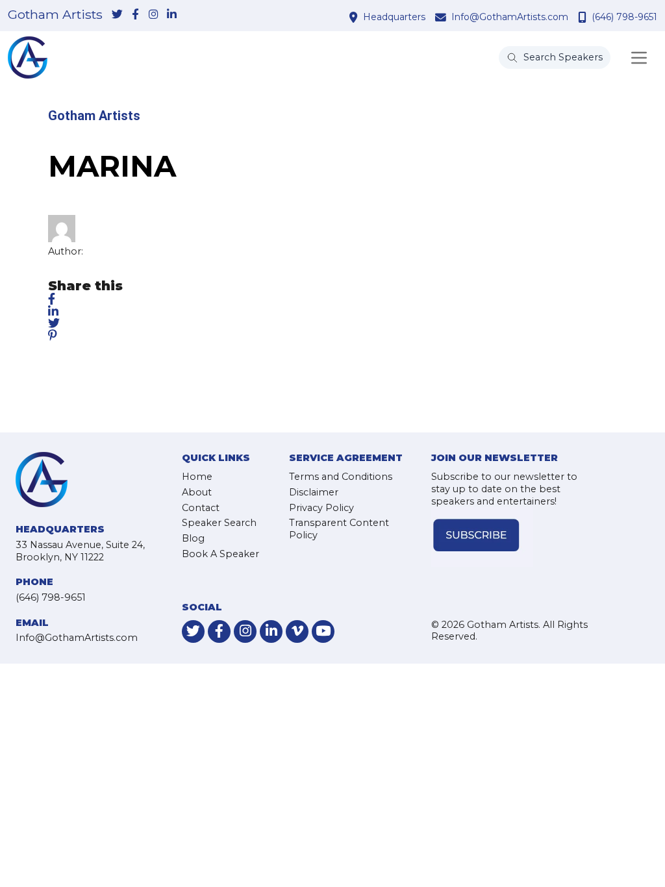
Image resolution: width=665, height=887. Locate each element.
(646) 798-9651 (624, 17)
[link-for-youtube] (323, 631)
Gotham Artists (55, 15)
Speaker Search (219, 523)
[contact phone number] (584, 17)
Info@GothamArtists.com (509, 17)
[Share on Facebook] (51, 299)
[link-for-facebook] (135, 15)
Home (197, 476)
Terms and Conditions (340, 476)
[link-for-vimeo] (297, 631)
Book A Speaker (220, 554)
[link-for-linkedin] (171, 15)
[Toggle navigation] (639, 58)
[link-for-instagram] (153, 15)
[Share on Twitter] (54, 323)
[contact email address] (442, 17)
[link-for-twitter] (117, 15)
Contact (201, 508)
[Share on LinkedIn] (53, 311)
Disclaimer (313, 492)
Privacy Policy (321, 508)
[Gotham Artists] (27, 57)
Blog (193, 538)
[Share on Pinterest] (52, 336)
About (197, 492)
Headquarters (394, 17)
